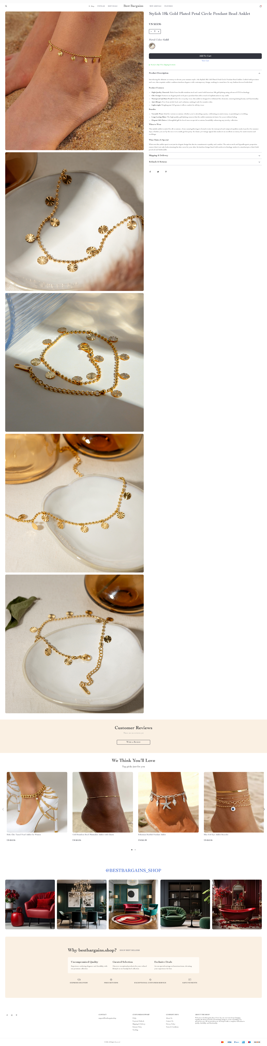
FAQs (134, 1018)
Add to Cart (205, 56)
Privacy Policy (170, 1024)
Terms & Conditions (172, 1027)
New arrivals (155, 6)
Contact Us (169, 1021)
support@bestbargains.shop (107, 1018)
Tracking (135, 1030)
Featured (168, 6)
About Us (169, 1018)
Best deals (112, 6)
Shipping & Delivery (139, 1024)
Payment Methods (138, 1021)
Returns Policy (137, 1027)
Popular (101, 6)
